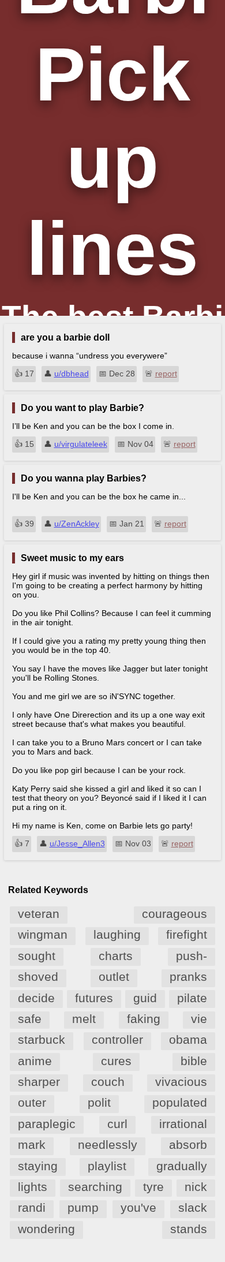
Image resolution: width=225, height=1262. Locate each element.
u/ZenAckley (76, 523)
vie (199, 1018)
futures (94, 998)
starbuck (41, 1039)
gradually (181, 1166)
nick (196, 1186)
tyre (153, 1186)
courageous (174, 913)
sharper (39, 1081)
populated (179, 1102)
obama (188, 1039)
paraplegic (47, 1123)
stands (188, 1228)
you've (138, 1207)
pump (83, 1207)
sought (36, 955)
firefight (186, 934)
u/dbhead (71, 373)
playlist (107, 1166)
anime (35, 1060)
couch (108, 1081)
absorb (188, 1144)
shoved (38, 976)
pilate (192, 998)
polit (99, 1102)
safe (30, 1018)
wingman (43, 934)
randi (32, 1207)
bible (194, 1060)
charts (116, 955)
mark (32, 1144)
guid (145, 998)
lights (32, 1186)
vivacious (181, 1081)
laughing (117, 934)
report (166, 373)
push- (191, 955)
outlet (114, 976)
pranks (188, 976)
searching (95, 1186)
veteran (38, 913)
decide (36, 998)
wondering (46, 1228)
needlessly (107, 1144)
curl (117, 1123)
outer (32, 1102)
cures (116, 1060)
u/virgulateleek (80, 444)
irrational (183, 1123)
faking (143, 1018)
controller (117, 1039)
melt (84, 1018)
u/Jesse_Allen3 (77, 843)
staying (38, 1166)
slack (192, 1207)
